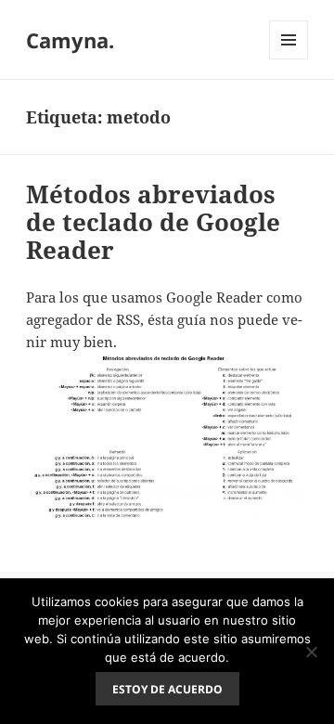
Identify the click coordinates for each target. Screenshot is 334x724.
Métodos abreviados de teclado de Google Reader (153, 221)
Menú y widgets (289, 58)
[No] (311, 651)
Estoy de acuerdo (167, 689)
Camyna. (70, 40)
